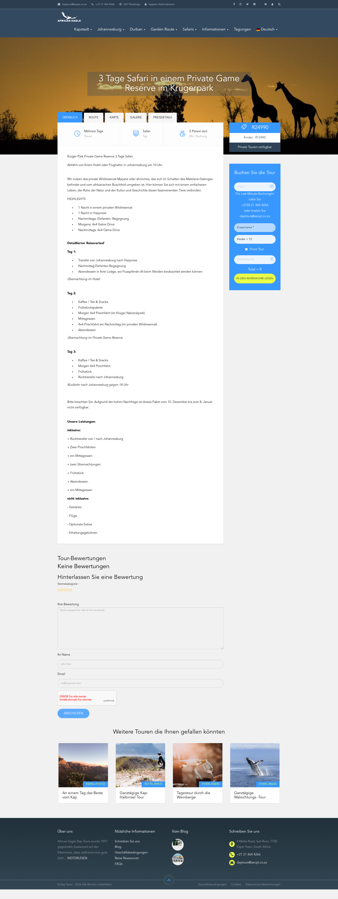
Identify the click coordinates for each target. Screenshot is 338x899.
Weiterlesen (77, 858)
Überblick (69, 117)
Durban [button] (136, 29)
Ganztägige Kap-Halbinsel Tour (134, 795)
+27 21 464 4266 (249, 854)
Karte (114, 117)
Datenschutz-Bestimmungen (263, 884)
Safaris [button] (188, 29)
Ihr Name (64, 654)
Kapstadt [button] (81, 29)
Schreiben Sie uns (127, 841)
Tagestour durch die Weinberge (193, 795)
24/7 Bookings (132, 4)
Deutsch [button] (267, 29)
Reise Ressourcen (127, 858)
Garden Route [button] (162, 29)
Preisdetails (162, 117)
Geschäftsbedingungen (131, 852)
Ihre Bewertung (68, 604)
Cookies (236, 884)
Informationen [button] (214, 29)
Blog (118, 847)
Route (93, 117)
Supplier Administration (161, 4)
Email (61, 674)
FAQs (118, 864)
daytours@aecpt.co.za (74, 4)
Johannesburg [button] (109, 29)
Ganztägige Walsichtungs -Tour (250, 795)
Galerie (136, 117)
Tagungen (242, 29)
